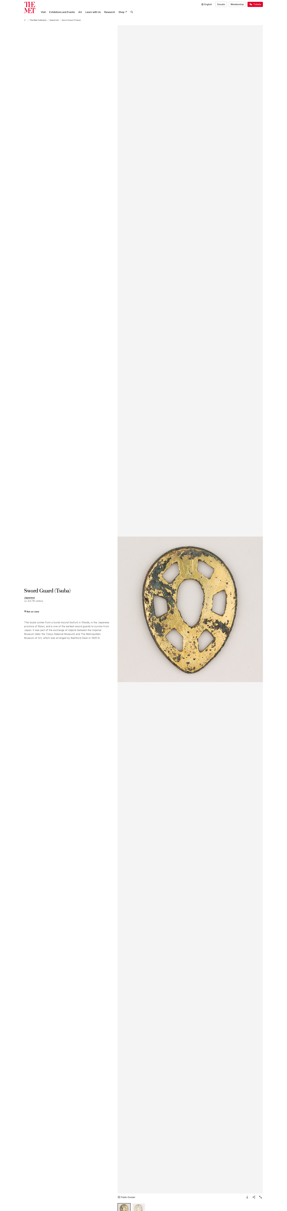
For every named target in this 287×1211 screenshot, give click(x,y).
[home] (25, 20)
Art (80, 12)
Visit (43, 12)
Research (109, 12)
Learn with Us (93, 12)
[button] (190, 609)
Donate (221, 4)
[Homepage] (29, 7)
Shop (121, 12)
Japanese (29, 597)
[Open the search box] (132, 12)
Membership (237, 4)
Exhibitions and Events (62, 12)
